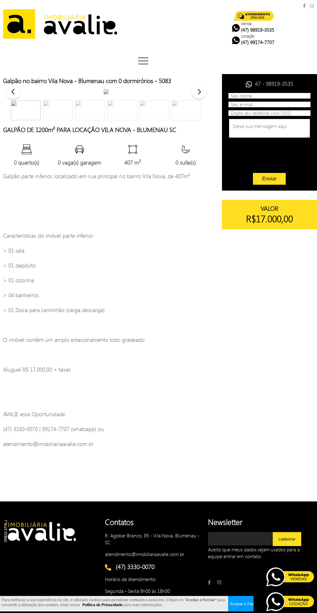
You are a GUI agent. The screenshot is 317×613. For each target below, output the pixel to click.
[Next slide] (199, 91)
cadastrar (287, 539)
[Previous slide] (13, 91)
